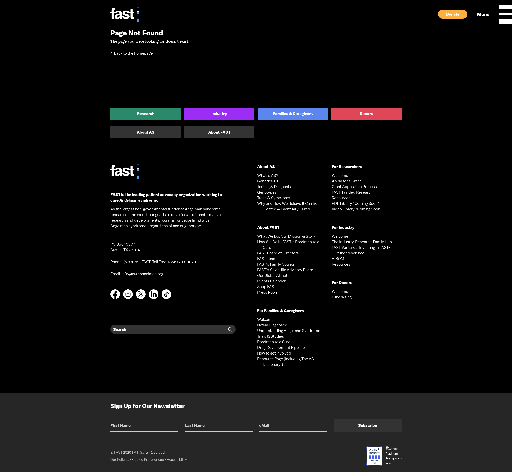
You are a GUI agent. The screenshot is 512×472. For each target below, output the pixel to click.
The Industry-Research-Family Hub (362, 241)
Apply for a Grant (346, 181)
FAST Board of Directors (278, 253)
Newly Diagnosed (272, 325)
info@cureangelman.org (142, 273)
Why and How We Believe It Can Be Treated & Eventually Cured (287, 206)
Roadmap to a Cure (273, 341)
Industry (219, 113)
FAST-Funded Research (352, 192)
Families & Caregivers (293, 113)
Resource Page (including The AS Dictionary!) (285, 361)
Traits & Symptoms (273, 197)
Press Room (267, 292)
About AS (145, 132)
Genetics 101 (268, 181)
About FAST (219, 132)
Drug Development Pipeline (281, 347)
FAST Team (266, 258)
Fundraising (342, 297)
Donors (366, 113)
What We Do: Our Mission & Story (286, 236)
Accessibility (177, 459)
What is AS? (267, 175)
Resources (341, 197)
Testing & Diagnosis (274, 186)
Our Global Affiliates (274, 275)
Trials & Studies (270, 336)
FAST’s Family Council (276, 264)
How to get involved (274, 353)
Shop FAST (266, 286)
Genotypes (267, 192)
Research (145, 113)
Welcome (265, 319)
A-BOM (338, 258)
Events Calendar (271, 281)
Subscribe (367, 425)
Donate (452, 14)
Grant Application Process (354, 186)
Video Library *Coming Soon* (357, 209)
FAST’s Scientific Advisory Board (285, 269)
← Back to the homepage (131, 53)
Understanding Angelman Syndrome (288, 330)
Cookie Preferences (148, 459)
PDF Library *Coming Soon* (355, 203)
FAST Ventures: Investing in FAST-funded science (361, 250)
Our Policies (119, 459)
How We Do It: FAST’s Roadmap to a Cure (288, 244)
